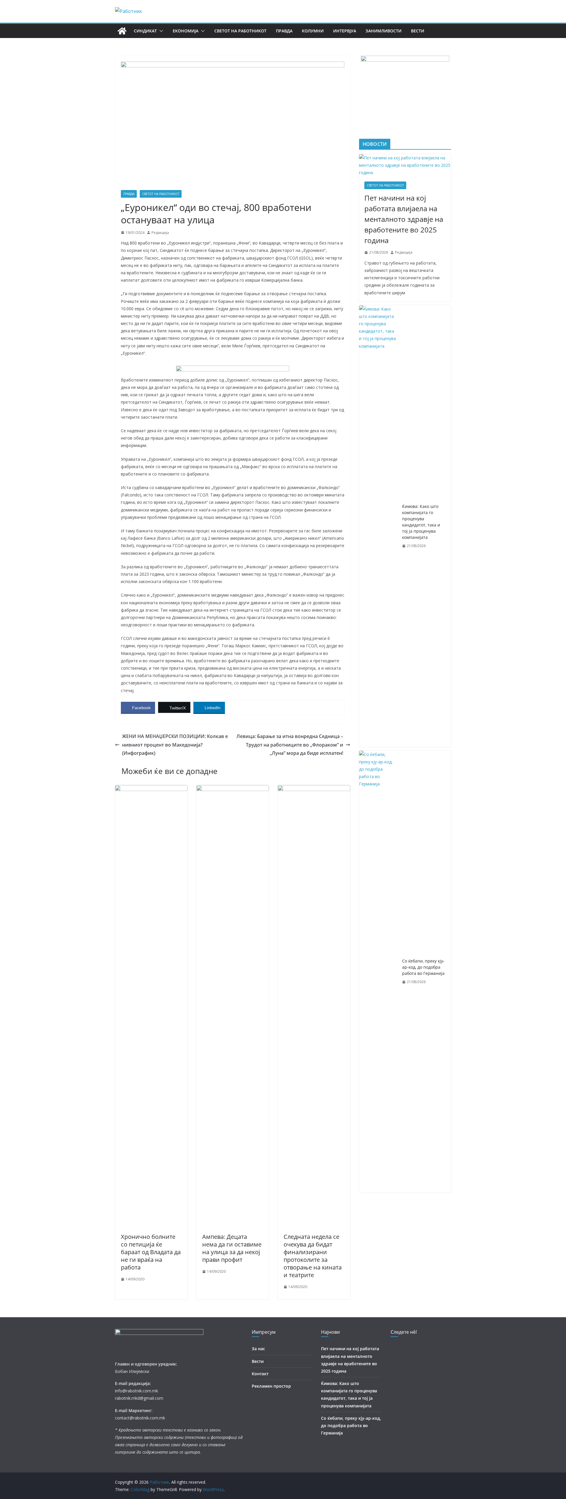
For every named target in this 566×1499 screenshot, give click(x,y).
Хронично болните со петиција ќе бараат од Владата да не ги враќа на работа (151, 1252)
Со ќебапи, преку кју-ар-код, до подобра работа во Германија (423, 967)
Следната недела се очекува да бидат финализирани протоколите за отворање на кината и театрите (313, 1256)
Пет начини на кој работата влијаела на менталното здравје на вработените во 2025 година (403, 219)
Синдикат (145, 31)
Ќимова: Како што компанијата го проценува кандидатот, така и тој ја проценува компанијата (421, 521)
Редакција (160, 232)
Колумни (313, 31)
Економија (185, 31)
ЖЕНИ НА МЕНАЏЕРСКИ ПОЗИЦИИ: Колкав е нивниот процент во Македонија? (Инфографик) (175, 745)
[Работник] (122, 31)
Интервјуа (344, 31)
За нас (258, 1348)
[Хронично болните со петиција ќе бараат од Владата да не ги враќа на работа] (151, 789)
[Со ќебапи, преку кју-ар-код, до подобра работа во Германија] (378, 972)
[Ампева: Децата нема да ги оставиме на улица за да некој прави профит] (232, 789)
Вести (417, 31)
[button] (160, 31)
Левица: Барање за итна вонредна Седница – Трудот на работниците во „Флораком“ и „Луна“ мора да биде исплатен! (289, 745)
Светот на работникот (240, 31)
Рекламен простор (271, 1386)
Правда (284, 31)
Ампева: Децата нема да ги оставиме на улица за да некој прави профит (231, 1248)
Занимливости (384, 31)
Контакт (260, 1373)
